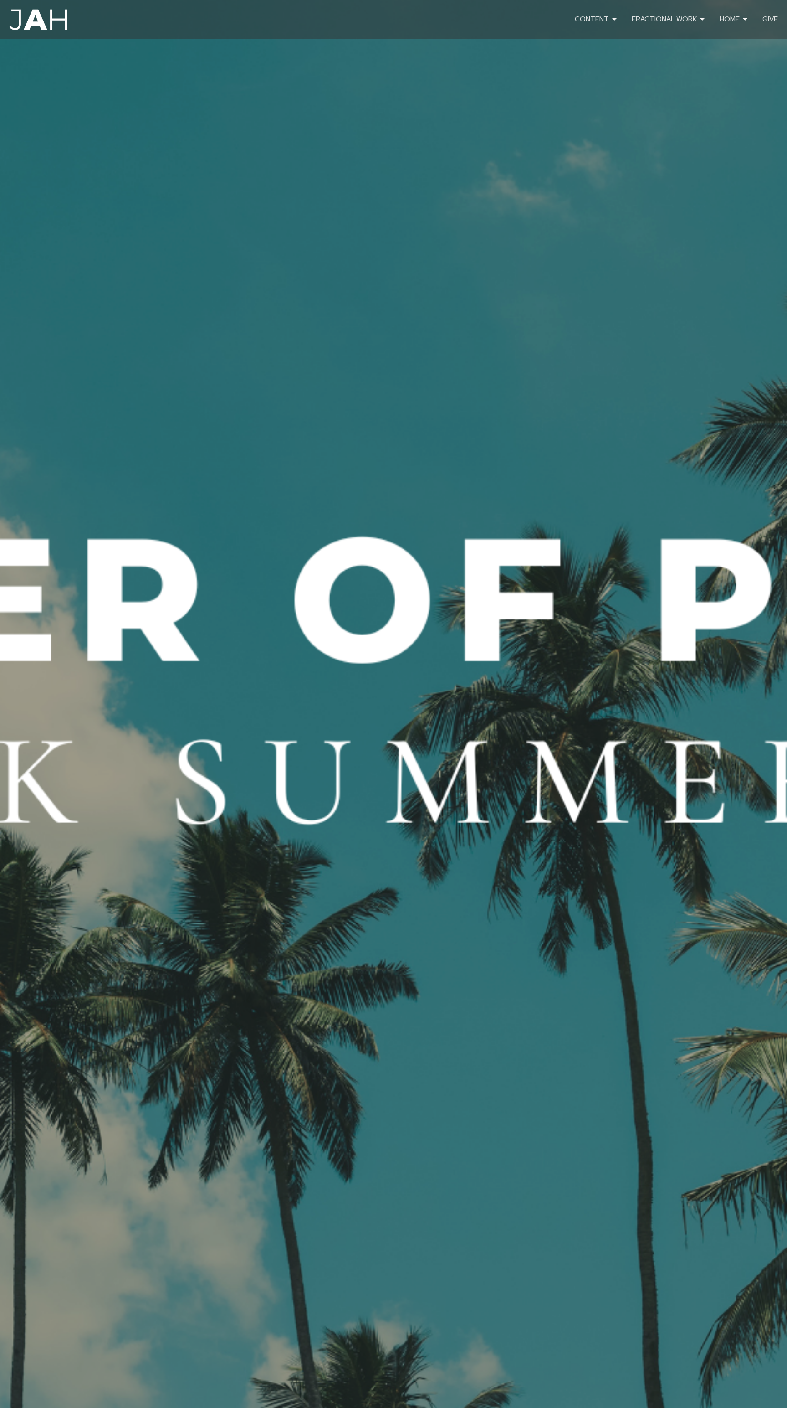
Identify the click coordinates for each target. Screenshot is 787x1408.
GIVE (770, 19)
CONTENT (592, 19)
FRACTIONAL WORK (664, 19)
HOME (730, 19)
